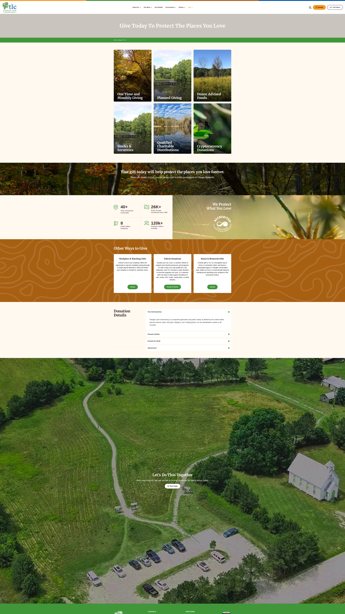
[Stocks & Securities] (132, 128)
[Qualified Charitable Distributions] (172, 128)
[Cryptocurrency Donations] (212, 128)
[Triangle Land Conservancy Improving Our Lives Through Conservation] (9, 7)
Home (115, 40)
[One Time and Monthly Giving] (132, 75)
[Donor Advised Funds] (212, 75)
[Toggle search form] (310, 7)
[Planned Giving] (172, 75)
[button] (137, 7)
